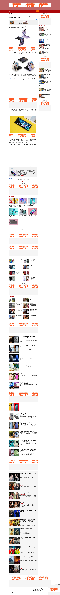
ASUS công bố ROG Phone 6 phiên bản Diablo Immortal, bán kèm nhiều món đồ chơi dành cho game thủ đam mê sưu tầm (16, 23)
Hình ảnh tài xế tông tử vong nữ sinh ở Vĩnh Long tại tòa (47, 52)
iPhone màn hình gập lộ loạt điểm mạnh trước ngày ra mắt (19, 278)
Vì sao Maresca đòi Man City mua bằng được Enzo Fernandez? (47, 40)
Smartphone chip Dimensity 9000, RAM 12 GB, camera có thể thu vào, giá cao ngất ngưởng (13, 205)
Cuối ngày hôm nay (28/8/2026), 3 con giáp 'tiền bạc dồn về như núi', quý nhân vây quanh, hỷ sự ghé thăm (47, 70)
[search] (48, 11)
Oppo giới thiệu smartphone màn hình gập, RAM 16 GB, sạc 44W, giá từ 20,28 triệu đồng (22, 169)
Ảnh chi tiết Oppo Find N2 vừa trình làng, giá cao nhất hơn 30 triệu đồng (23, 216)
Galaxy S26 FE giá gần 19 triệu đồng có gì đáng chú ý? (33, 266)
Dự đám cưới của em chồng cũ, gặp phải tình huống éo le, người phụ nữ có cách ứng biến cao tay (47, 96)
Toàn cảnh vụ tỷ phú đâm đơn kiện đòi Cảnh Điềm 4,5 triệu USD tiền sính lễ (19, 310)
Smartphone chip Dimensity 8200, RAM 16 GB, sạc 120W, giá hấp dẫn (23, 205)
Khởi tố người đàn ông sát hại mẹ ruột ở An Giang (33, 299)
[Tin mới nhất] (11, 11)
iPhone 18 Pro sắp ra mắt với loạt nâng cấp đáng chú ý (33, 272)
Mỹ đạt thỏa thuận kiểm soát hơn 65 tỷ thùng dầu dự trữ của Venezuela (19, 316)
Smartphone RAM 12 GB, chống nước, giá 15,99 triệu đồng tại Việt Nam (33, 260)
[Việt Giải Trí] (9, 11)
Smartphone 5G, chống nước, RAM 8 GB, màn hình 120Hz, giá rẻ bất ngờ (32, 216)
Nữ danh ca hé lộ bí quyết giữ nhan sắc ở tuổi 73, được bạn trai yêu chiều (33, 310)
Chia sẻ (11, 178)
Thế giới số (15, 13)
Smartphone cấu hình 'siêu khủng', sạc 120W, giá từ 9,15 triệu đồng (13, 216)
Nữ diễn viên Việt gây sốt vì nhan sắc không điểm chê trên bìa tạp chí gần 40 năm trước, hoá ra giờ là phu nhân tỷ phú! (33, 305)
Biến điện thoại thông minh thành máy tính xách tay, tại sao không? (32, 22)
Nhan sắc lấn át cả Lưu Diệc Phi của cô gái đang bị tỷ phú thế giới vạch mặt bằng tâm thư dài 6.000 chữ (47, 29)
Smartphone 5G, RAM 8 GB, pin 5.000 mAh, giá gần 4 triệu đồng (13, 226)
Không (26, 181)
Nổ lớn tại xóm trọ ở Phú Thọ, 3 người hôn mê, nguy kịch (19, 304)
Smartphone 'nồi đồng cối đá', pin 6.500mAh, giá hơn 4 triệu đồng (19, 266)
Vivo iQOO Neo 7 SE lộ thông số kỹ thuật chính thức (32, 205)
